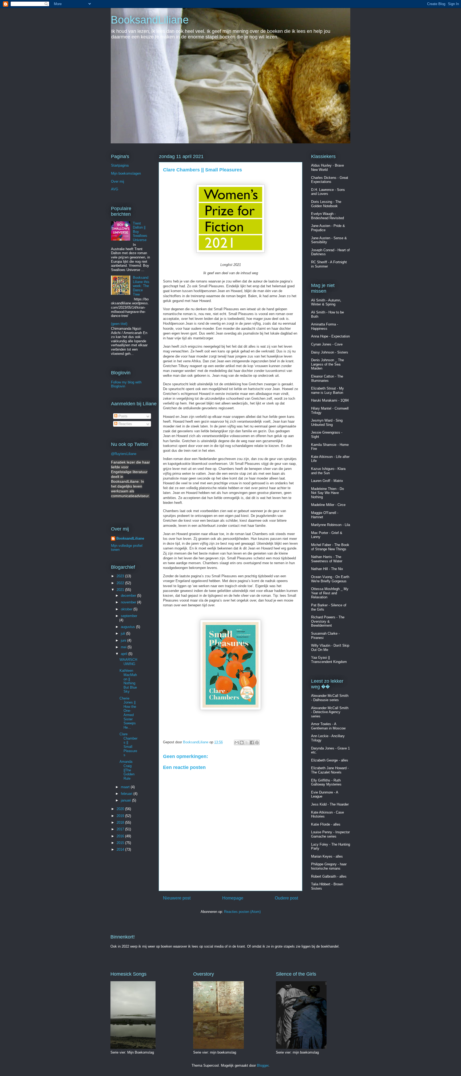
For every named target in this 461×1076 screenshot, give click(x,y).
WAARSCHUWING (128, 662)
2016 (121, 836)
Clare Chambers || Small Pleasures (128, 744)
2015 (121, 843)
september (129, 616)
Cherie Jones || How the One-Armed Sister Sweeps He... (128, 712)
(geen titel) (119, 324)
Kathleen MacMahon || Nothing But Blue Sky (128, 681)
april (124, 654)
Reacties (124, 424)
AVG (114, 189)
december (129, 596)
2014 (121, 849)
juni (124, 640)
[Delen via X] (246, 742)
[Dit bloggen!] (241, 742)
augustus (128, 627)
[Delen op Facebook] (252, 742)
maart (126, 787)
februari (127, 794)
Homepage (232, 898)
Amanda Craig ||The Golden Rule (127, 770)
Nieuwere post (176, 898)
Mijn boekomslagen (126, 173)
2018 (121, 822)
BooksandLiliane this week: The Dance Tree (141, 286)
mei (124, 647)
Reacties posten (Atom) (242, 912)
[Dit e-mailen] (236, 742)
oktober (127, 609)
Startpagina (120, 165)
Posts (122, 416)
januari (126, 800)
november (129, 602)
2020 (121, 809)
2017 (121, 829)
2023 (121, 576)
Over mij (117, 181)
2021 (121, 590)
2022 (121, 583)
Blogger (262, 1065)
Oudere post (286, 898)
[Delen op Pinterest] (257, 742)
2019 (121, 816)
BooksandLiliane (150, 20)
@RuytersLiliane (123, 454)
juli (123, 633)
